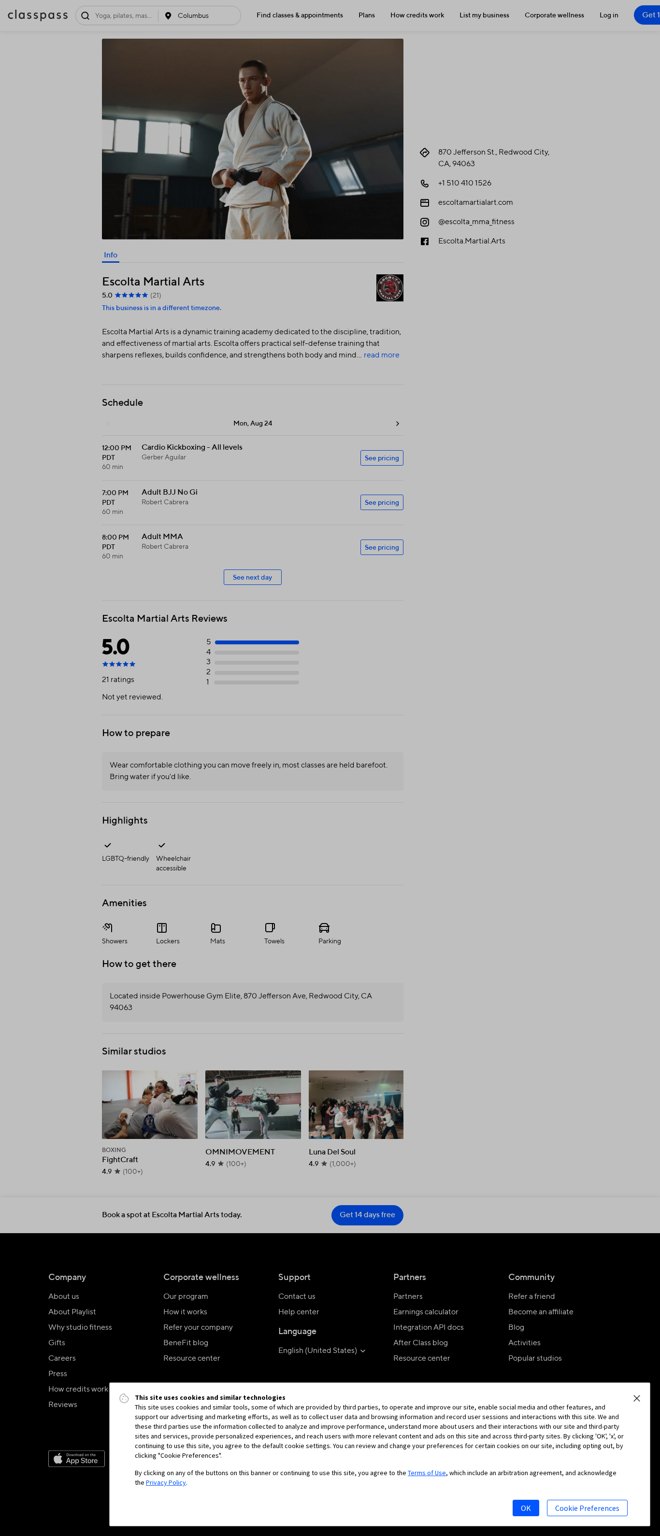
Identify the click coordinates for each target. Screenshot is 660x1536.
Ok (526, 1508)
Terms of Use (427, 1472)
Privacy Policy (166, 1482)
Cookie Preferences (587, 1508)
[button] (636, 1398)
